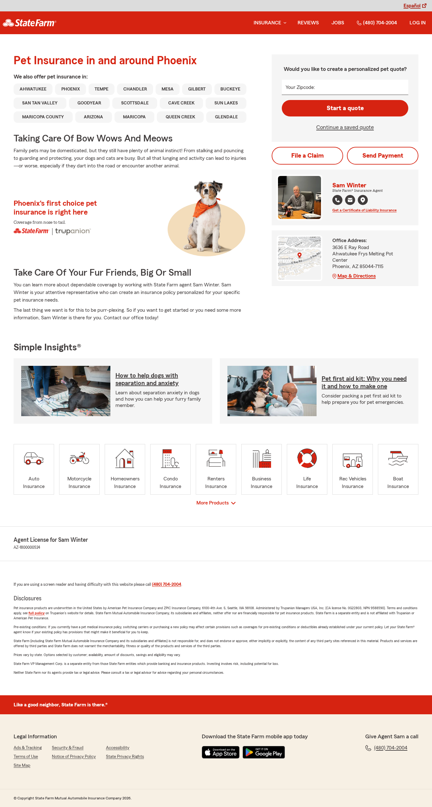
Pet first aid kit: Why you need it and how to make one (364, 383)
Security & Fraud (67, 748)
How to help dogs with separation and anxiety (147, 379)
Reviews (308, 22)
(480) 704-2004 (380, 22)
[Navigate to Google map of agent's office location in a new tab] (363, 200)
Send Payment (382, 156)
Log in (418, 22)
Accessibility (117, 748)
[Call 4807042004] (337, 200)
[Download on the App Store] (221, 752)
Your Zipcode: (300, 87)
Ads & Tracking (28, 748)
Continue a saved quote (345, 127)
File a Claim (307, 156)
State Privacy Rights (125, 756)
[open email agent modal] (350, 201)
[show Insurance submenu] (283, 23)
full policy (36, 613)
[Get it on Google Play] (264, 752)
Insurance (267, 22)
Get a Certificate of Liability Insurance (364, 210)
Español (412, 5)
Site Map (22, 765)
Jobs (337, 22)
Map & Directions (356, 275)
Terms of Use (26, 756)
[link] (29, 22)
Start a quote (345, 108)
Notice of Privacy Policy (74, 756)
